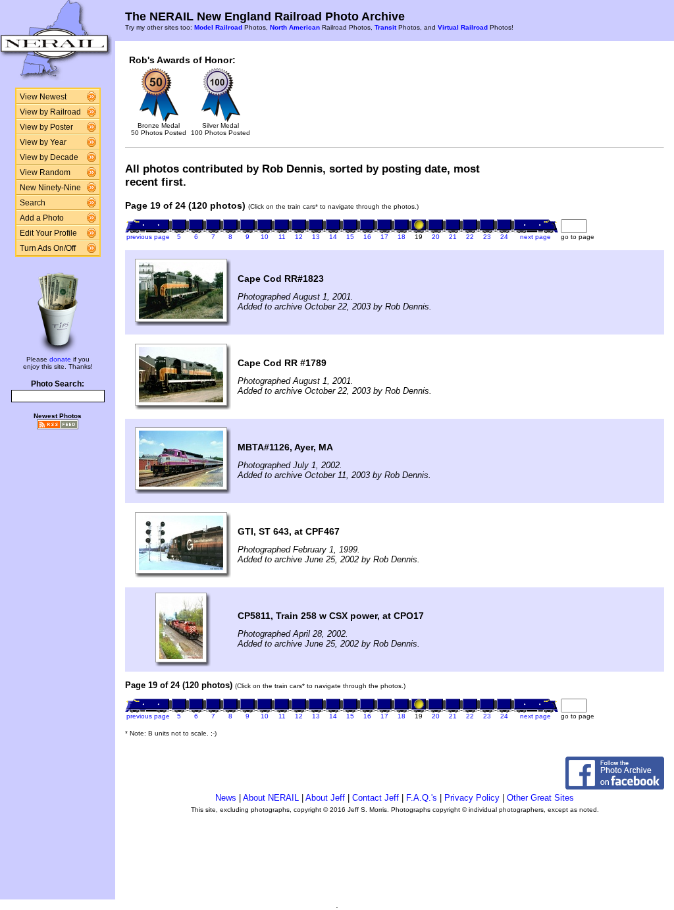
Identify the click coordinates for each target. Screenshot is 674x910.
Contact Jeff (375, 798)
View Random (45, 172)
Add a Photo (42, 218)
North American (295, 27)
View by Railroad (50, 112)
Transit (385, 27)
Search (32, 203)
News (225, 798)
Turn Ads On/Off (48, 248)
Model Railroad (218, 27)
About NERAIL (271, 798)
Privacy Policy (472, 798)
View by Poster (46, 127)
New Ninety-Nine (50, 188)
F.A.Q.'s (421, 798)
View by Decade (49, 157)
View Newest (43, 97)
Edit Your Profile (48, 233)
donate (60, 359)
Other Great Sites (540, 798)
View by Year (43, 142)
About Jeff (325, 798)
